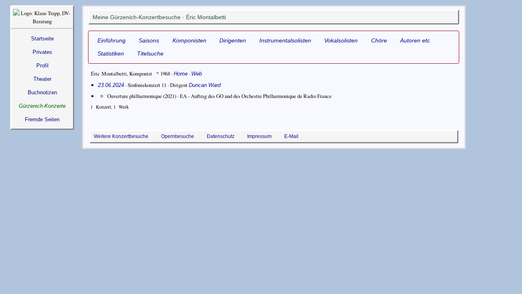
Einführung (111, 40)
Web (196, 74)
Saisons (149, 40)
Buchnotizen (42, 92)
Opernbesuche (177, 136)
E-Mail (291, 136)
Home (181, 74)
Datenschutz (220, 136)
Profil (42, 65)
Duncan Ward (205, 85)
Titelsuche (150, 53)
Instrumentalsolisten (285, 40)
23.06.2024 (111, 85)
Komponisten (189, 40)
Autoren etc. (415, 40)
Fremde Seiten (42, 119)
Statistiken (110, 53)
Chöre (379, 40)
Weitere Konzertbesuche (121, 136)
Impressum (259, 136)
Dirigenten (232, 40)
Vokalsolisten (341, 40)
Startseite (42, 39)
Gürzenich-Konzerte (42, 106)
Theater (42, 79)
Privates (42, 52)
